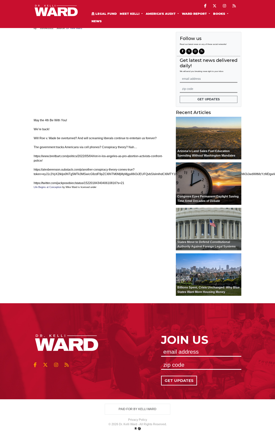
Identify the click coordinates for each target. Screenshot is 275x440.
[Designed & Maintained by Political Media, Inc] (135, 428)
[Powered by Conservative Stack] (139, 428)
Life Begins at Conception (48, 187)
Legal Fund (105, 14)
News (96, 21)
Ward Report (195, 14)
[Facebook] (205, 6)
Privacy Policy (137, 419)
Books (219, 14)
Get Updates (208, 99)
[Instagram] (224, 6)
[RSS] (234, 6)
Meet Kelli (130, 14)
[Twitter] (214, 6)
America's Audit (161, 14)
